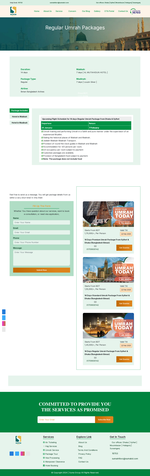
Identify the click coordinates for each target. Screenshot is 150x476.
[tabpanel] (86, 136)
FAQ (80, 458)
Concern (72, 11)
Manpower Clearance (55, 462)
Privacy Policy (84, 454)
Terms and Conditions (88, 450)
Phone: (16, 238)
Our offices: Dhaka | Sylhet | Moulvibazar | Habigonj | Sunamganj (118, 3)
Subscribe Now (104, 419)
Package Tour (51, 454)
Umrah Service (52, 450)
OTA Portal (109, 11)
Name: (16, 218)
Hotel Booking (51, 465)
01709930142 (92, 249)
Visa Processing (52, 458)
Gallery (97, 11)
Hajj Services (51, 446)
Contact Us (123, 11)
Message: (17, 248)
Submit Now (42, 270)
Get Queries (124, 248)
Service (59, 11)
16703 (20, 3)
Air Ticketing (50, 442)
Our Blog (86, 11)
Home (36, 11)
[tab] (19, 111)
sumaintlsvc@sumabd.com (59, 3)
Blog (80, 446)
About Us (47, 11)
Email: (15, 228)
